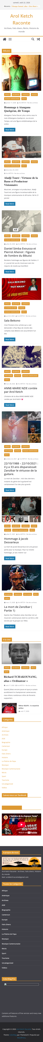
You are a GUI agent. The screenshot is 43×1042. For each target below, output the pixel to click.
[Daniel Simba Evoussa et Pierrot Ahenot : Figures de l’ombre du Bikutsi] (21, 221)
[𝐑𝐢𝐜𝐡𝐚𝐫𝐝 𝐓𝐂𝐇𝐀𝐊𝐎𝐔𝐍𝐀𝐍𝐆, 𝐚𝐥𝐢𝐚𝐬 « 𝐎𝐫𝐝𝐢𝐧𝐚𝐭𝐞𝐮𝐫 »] (21, 653)
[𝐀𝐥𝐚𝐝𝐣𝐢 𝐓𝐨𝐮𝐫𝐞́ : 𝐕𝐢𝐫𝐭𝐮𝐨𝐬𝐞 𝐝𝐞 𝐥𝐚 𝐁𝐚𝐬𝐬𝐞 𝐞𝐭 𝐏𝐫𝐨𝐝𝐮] (21, 147)
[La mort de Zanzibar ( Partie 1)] (21, 577)
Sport (6, 672)
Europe (34, 526)
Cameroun (25, 94)
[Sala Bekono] (21, 289)
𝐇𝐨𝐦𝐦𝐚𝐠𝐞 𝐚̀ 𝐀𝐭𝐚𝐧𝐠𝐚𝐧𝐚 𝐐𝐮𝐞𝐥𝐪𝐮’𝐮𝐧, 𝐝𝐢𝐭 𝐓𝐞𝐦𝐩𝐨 (17, 109)
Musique (34, 94)
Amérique (5, 731)
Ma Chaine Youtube (12, 807)
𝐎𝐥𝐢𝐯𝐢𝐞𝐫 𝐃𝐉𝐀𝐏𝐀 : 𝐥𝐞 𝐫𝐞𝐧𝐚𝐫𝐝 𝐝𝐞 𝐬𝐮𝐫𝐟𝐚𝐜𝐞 (29, 706)
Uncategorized (7, 784)
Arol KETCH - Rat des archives (28, 103)
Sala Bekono (12, 320)
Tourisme (5, 780)
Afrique (7, 94)
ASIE (3, 738)
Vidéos (7, 380)
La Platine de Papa (10, 308)
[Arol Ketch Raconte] (4, 39)
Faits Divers (8, 375)
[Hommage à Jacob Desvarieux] (21, 509)
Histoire (5, 757)
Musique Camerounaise (12, 98)
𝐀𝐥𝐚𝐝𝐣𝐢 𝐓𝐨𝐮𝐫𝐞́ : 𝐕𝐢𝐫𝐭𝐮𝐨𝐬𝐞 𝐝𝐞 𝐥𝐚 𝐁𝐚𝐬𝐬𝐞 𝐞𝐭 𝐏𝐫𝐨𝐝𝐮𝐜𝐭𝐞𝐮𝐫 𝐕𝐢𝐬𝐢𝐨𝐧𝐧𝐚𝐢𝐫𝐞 (21, 181)
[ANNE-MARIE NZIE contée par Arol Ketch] (21, 357)
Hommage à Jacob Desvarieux (16, 540)
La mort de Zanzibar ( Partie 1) (18, 608)
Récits (24, 98)
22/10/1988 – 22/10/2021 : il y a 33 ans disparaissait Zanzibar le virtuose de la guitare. (21, 468)
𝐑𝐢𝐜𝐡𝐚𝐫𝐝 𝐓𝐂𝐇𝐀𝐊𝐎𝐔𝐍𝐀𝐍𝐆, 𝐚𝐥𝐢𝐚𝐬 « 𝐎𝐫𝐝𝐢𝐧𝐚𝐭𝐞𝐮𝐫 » (20, 679)
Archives (5, 735)
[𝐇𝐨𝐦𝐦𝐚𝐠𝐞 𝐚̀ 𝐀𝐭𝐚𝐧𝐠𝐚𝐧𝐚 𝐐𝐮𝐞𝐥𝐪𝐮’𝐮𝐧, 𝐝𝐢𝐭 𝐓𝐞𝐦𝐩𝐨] (21, 73)
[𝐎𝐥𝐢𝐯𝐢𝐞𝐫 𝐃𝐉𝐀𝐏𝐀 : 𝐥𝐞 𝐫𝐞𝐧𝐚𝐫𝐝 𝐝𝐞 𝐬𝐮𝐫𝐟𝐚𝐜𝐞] (9, 708)
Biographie (16, 94)
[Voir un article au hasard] (38, 39)
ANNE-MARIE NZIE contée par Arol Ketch (20, 390)
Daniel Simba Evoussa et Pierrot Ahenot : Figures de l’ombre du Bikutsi (20, 252)
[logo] (21, 858)
